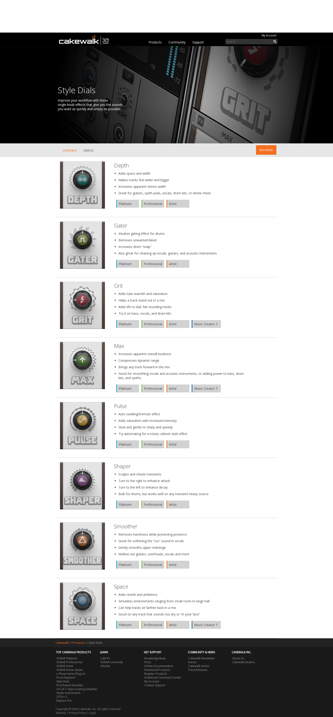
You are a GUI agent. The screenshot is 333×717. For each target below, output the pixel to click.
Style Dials (62, 681)
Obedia (105, 666)
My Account (269, 35)
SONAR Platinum (66, 658)
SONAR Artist (64, 666)
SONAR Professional (69, 662)
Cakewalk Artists (198, 666)
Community (177, 42)
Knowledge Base (155, 658)
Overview (69, 150)
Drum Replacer (66, 677)
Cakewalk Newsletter (201, 658)
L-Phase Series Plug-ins (70, 674)
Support (198, 42)
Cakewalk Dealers (243, 662)
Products (155, 42)
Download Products (157, 670)
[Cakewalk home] (86, 39)
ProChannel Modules (69, 685)
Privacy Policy (77, 713)
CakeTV (105, 658)
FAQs (147, 662)
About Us (238, 658)
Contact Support (154, 685)
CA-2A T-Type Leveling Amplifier (76, 689)
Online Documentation (158, 666)
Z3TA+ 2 (61, 697)
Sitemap (61, 713)
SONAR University (111, 662)
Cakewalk (62, 643)
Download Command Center (162, 677)
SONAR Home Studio (69, 670)
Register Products (155, 674)
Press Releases (197, 670)
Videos (88, 150)
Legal (92, 713)
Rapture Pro (64, 701)
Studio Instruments (68, 693)
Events (192, 662)
